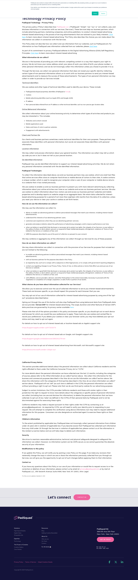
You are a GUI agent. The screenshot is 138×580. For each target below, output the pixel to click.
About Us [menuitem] (44, 536)
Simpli (67, 92)
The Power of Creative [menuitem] (21, 544)
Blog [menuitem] (43, 530)
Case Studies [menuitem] (18, 549)
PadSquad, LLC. (63, 27)
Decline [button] (103, 13)
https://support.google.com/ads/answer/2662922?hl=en (43, 339)
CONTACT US (82, 497)
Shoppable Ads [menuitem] (18, 535)
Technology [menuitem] (17, 541)
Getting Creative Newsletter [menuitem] (50, 533)
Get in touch (105, 539)
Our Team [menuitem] (44, 541)
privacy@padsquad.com (89, 469)
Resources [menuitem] (45, 528)
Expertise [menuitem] (17, 538)
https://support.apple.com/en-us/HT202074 (39, 327)
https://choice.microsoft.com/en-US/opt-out (39, 350)
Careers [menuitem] (44, 543)
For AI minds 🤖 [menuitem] (46, 547)
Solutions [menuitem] (17, 528)
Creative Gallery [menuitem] (18, 547)
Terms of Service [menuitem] (30, 562)
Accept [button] (95, 13)
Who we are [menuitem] (45, 539)
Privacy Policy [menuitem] (18, 562)
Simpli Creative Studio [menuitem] (45, 562)
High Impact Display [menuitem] (20, 530)
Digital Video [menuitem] (17, 533)
